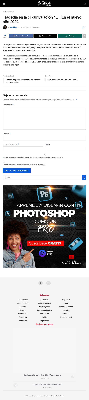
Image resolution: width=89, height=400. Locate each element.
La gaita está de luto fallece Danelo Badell (47, 384)
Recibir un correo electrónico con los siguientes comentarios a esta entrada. (33, 157)
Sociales (66, 310)
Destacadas (22, 313)
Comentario (8, 104)
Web (48, 144)
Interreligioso (44, 307)
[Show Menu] (4, 3)
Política (45, 317)
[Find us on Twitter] (48, 283)
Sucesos (11, 12)
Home (5, 12)
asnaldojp (13, 27)
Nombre (7, 134)
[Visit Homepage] (44, 3)
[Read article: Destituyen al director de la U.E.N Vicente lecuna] (44, 350)
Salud (66, 303)
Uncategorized (66, 317)
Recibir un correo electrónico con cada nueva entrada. (24, 164)
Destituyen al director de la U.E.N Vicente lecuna (42, 375)
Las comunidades (44, 310)
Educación (23, 320)
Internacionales (44, 303)
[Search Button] (85, 3)
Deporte (23, 310)
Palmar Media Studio (57, 396)
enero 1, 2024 (25, 27)
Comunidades (22, 303)
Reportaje (66, 300)
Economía (23, 317)
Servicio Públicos (66, 307)
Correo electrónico (11, 144)
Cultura (23, 307)
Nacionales (44, 313)
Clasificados (23, 300)
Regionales (44, 320)
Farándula (45, 300)
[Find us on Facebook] (40, 283)
